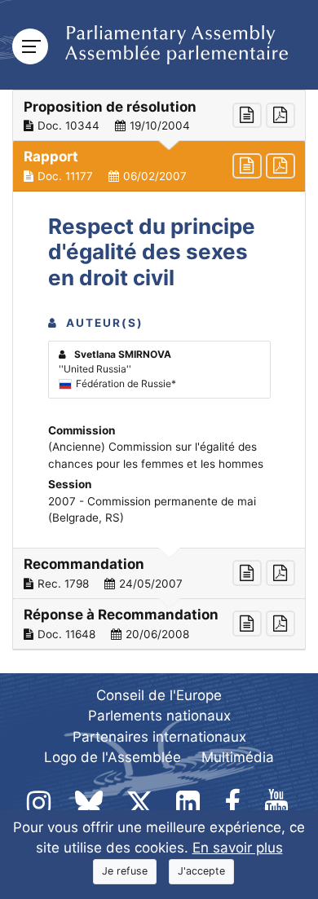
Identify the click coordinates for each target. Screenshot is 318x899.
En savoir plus (237, 848)
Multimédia (237, 757)
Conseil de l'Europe (159, 695)
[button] (159, 115)
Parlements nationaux (159, 715)
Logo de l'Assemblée (112, 757)
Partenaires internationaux (159, 737)
